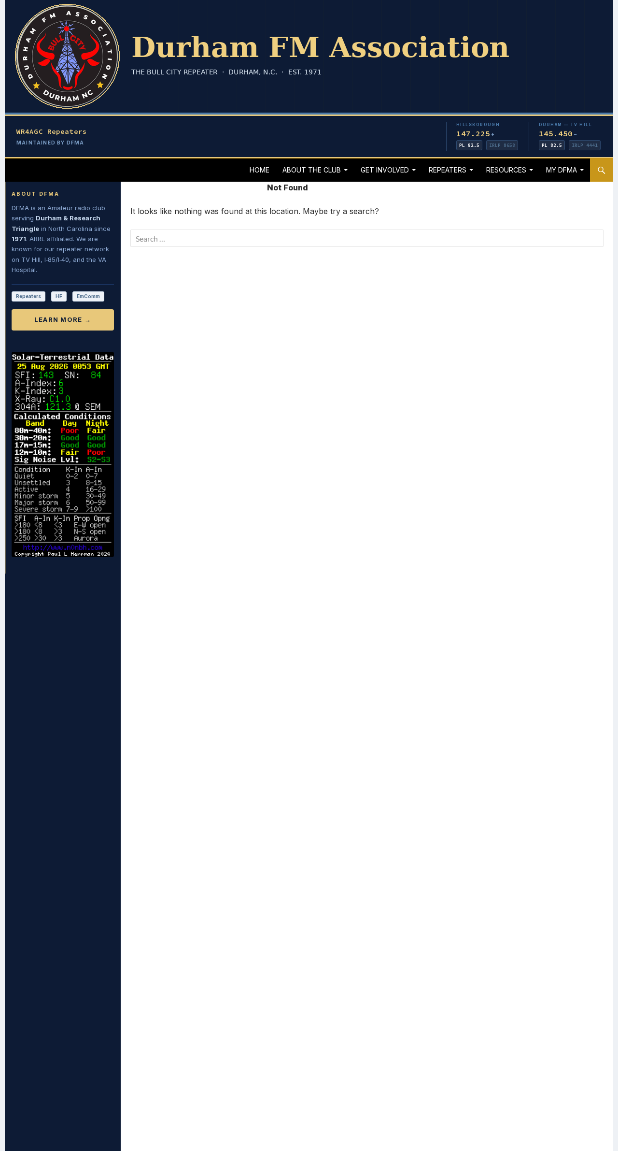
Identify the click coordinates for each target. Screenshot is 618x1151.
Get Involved (385, 170)
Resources (506, 170)
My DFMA (561, 170)
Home (259, 170)
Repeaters (447, 170)
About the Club (311, 170)
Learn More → (63, 319)
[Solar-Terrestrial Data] (63, 454)
